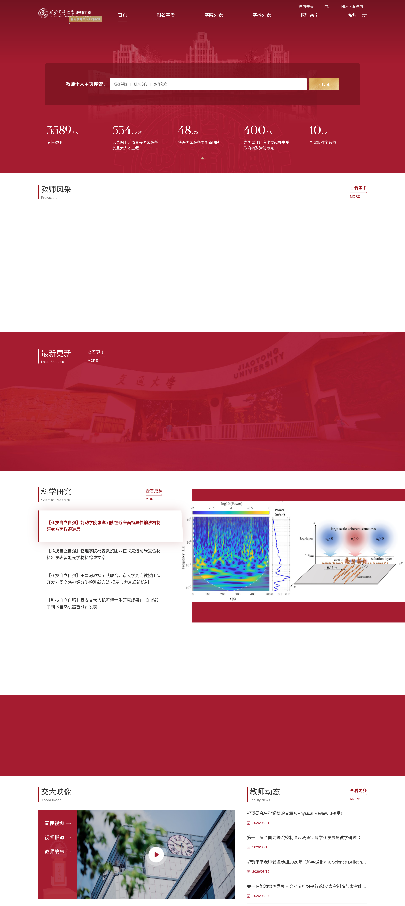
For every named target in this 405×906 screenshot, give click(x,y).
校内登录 (306, 7)
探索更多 (118, 703)
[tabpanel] (71, 135)
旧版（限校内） (353, 7)
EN (327, 7)
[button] (341, 357)
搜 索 (326, 84)
